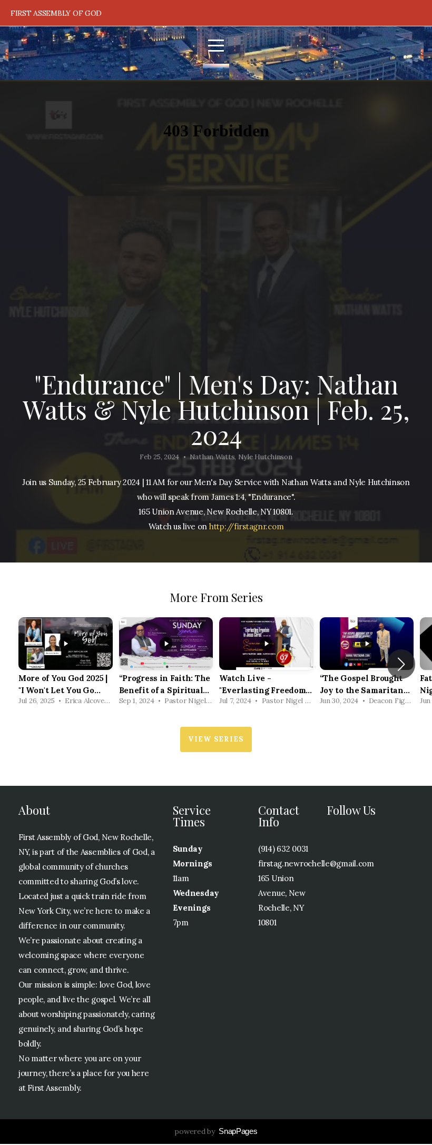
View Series (215, 739)
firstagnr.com (258, 526)
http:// (221, 526)
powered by (215, 1131)
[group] (65, 664)
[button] (401, 664)
